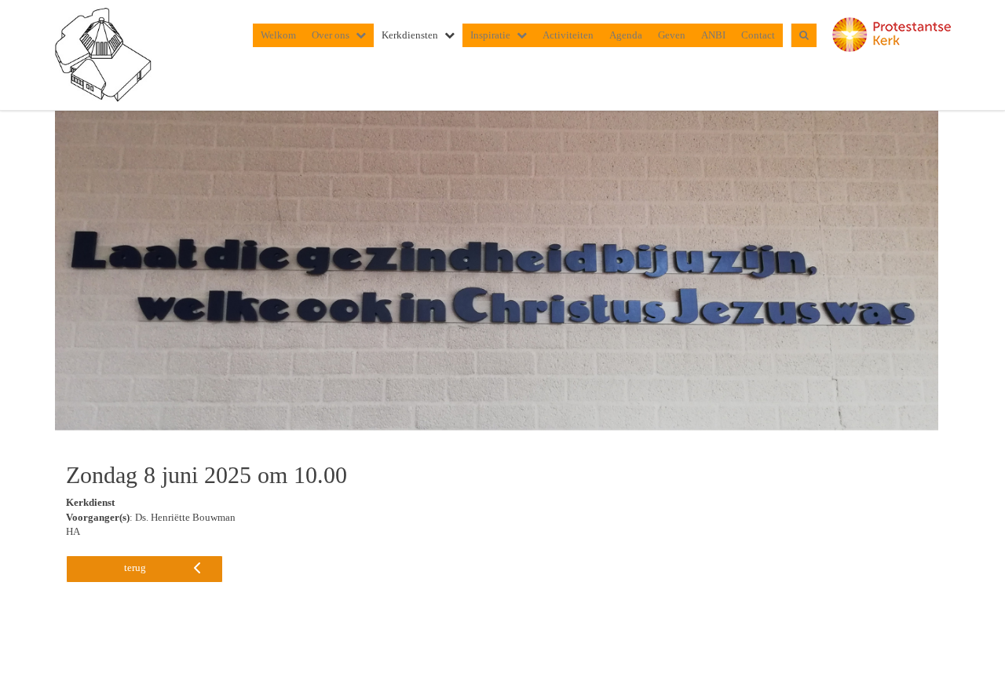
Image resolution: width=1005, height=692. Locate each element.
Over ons (330, 35)
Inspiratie (490, 35)
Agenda (625, 35)
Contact (758, 35)
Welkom (278, 35)
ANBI (713, 35)
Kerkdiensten (410, 35)
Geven (671, 35)
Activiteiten (568, 35)
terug (135, 567)
